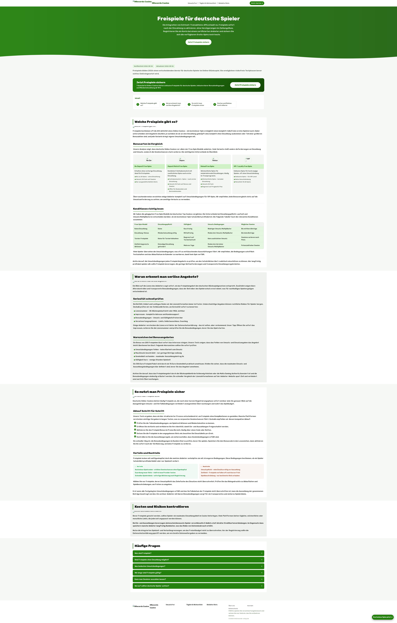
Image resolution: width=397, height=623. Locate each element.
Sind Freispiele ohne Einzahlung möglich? (152, 560)
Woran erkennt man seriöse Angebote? (173, 104)
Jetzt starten (256, 3)
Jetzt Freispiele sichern (198, 42)
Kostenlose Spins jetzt (382, 617)
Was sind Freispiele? (143, 553)
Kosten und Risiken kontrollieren (224, 104)
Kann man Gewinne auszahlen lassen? (150, 579)
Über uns (232, 605)
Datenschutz (233, 608)
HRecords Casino (154, 606)
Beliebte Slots (224, 3)
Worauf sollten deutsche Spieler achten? (152, 586)
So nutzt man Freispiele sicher (198, 104)
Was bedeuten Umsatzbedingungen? (150, 566)
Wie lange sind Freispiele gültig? (148, 573)
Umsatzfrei (192, 3)
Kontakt (250, 605)
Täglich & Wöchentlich (207, 3)
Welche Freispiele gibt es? (148, 104)
